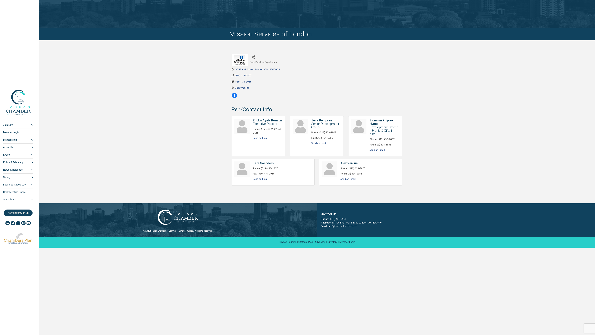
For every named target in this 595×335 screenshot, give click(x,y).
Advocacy (320, 242)
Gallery (7, 177)
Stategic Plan (305, 242)
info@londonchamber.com (342, 226)
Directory (332, 242)
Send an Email (260, 138)
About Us (8, 147)
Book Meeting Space (14, 192)
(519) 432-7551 (337, 219)
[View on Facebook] (234, 97)
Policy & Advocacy (13, 162)
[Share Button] (253, 57)
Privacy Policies (287, 242)
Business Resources (14, 184)
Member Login (11, 132)
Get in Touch (9, 199)
